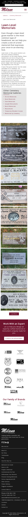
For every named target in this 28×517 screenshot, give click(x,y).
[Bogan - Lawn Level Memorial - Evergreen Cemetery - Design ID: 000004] (14, 196)
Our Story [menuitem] (4, 453)
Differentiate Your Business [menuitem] (9, 474)
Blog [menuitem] (2, 457)
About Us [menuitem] (4, 450)
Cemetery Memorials (15, 15)
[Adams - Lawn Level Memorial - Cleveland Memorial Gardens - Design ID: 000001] (14, 133)
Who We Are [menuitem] (4, 446)
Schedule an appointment (14, 338)
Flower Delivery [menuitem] (5, 484)
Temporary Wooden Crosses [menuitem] (14, 111)
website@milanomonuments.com (10, 497)
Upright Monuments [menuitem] (11, 104)
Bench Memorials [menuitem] (10, 106)
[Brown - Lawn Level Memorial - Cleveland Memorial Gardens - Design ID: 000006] (14, 238)
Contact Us (4, 507)
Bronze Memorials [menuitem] (10, 97)
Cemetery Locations (19, 1)
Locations (4, 502)
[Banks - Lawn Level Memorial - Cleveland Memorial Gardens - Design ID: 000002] (14, 154)
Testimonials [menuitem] (5, 455)
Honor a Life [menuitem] (4, 467)
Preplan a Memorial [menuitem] (6, 469)
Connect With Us (6, 489)
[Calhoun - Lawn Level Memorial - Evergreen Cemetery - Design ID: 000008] (14, 279)
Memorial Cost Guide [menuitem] (7, 465)
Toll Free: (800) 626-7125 (8, 495)
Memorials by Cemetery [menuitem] (12, 113)
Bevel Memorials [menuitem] (10, 99)
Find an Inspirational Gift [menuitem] (8, 479)
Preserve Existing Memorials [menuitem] (9, 477)
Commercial (5, 3)
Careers (3, 504)
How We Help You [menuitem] (6, 461)
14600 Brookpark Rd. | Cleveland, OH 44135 (13, 500)
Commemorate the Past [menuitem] (8, 472)
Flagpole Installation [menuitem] (7, 486)
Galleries (5, 15)
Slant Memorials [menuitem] (10, 101)
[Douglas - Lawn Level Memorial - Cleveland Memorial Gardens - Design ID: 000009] (14, 300)
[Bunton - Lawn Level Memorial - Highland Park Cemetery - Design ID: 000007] (14, 259)
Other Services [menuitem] (5, 481)
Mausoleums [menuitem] (9, 109)
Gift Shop (12, 3)
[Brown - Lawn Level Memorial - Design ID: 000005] (14, 217)
